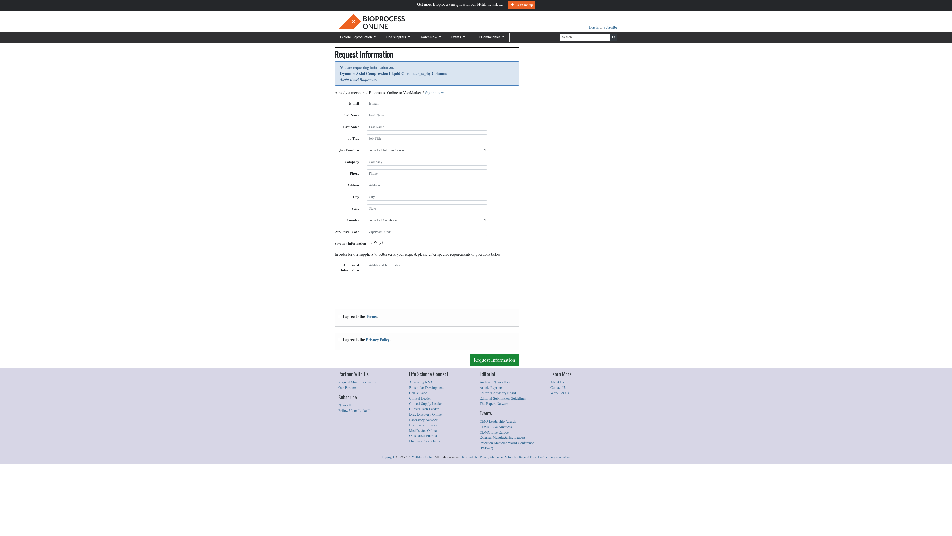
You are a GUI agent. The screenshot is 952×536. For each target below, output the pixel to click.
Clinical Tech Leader (424, 408)
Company (352, 161)
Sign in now (434, 92)
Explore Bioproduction (356, 37)
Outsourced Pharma (423, 435)
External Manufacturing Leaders (503, 437)
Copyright (388, 457)
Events (456, 37)
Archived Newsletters (495, 382)
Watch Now (429, 37)
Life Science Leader (423, 425)
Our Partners (347, 387)
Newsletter (346, 405)
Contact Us (558, 387)
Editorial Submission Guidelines (503, 398)
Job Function (349, 150)
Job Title (352, 138)
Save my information (350, 243)
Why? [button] (378, 242)
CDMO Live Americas (496, 426)
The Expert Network (494, 403)
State (355, 208)
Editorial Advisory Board (498, 392)
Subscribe (610, 27)
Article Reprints (491, 387)
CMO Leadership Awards (498, 421)
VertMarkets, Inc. (423, 457)
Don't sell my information (554, 457)
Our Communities (488, 37)
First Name (350, 115)
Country (353, 220)
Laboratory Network (423, 419)
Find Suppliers (396, 37)
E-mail (354, 103)
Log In (594, 27)
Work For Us (559, 392)
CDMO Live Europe (494, 432)
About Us (557, 382)
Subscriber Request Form (521, 457)
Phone (354, 173)
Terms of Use (470, 457)
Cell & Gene (418, 392)
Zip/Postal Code (347, 231)
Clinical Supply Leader (425, 403)
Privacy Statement (492, 457)
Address (353, 185)
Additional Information (350, 267)
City (356, 196)
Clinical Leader (420, 398)
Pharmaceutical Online (425, 441)
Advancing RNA (421, 382)
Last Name (351, 126)
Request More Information (357, 382)
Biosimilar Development (426, 387)
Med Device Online (423, 430)
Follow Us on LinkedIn (354, 410)
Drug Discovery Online (425, 414)
